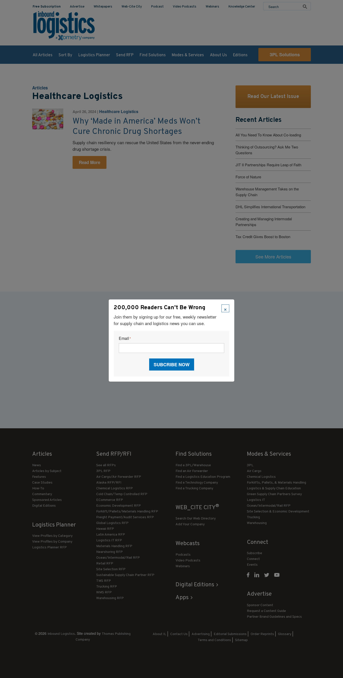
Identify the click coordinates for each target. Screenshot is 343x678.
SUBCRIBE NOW (172, 364)
